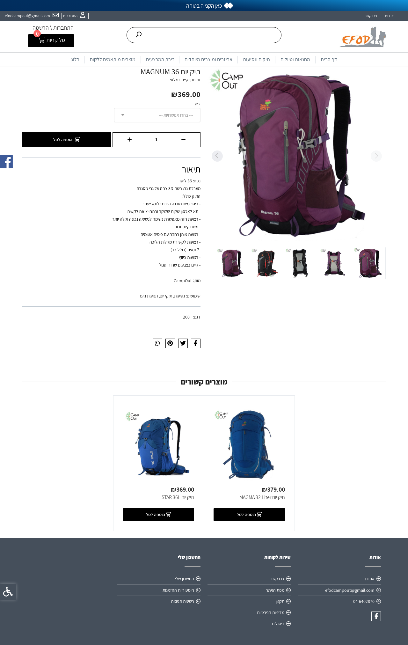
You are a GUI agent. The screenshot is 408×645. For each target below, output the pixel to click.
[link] (74, 15)
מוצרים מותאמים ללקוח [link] (112, 59)
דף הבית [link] (329, 59)
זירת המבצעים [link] (160, 59)
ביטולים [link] (278, 624)
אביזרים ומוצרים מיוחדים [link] (208, 59)
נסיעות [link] (179, 296)
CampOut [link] (183, 280)
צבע (197, 104)
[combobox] (157, 115)
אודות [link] (389, 15)
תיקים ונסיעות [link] (256, 59)
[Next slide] (217, 156)
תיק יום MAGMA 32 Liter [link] (262, 497)
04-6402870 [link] (364, 601)
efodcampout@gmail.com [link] (350, 590)
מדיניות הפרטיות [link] (270, 612)
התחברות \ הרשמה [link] (53, 27)
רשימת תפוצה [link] (182, 601)
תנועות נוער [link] (148, 296)
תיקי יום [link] (166, 296)
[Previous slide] (376, 156)
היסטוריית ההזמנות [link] (178, 590)
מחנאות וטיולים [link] (295, 59)
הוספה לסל (62, 140)
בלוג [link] (75, 59)
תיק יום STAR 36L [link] (178, 497)
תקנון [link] (280, 601)
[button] (369, 263)
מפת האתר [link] (275, 590)
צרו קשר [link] (371, 15)
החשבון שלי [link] (184, 579)
